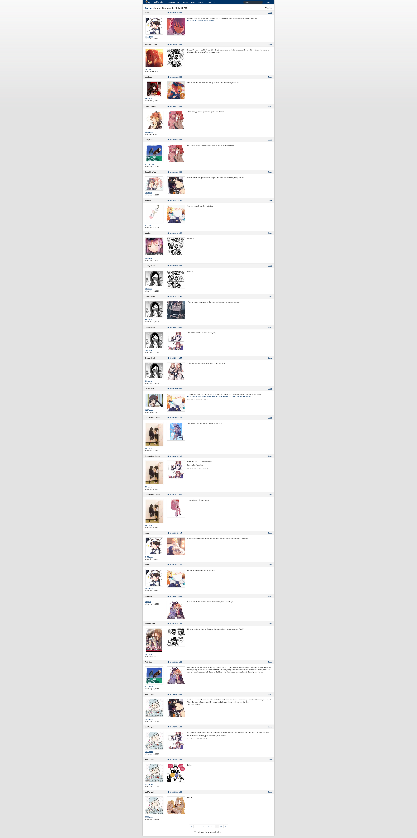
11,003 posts (149, 164)
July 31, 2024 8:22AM (174, 727)
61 (212, 826)
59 (203, 826)
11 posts (148, 225)
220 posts (148, 193)
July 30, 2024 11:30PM (175, 389)
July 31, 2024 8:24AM (174, 759)
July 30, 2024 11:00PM (175, 327)
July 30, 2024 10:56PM (175, 266)
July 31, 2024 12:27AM (175, 456)
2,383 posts (149, 719)
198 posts (148, 98)
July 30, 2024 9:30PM (174, 172)
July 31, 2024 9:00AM (174, 792)
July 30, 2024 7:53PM (174, 140)
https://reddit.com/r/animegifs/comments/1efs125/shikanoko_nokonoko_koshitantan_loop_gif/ (219, 396)
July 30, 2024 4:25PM (174, 44)
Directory (185, 2)
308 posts (148, 258)
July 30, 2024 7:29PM (174, 106)
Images (200, 2)
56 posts (148, 69)
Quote (270, 13)
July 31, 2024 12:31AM (175, 533)
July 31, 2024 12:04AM (175, 418)
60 (208, 826)
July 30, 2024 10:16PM (175, 233)
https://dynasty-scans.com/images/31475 (201, 20)
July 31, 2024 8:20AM (174, 694)
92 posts (148, 602)
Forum (208, 2)
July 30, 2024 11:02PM (175, 358)
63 (221, 826)
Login (268, 2)
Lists (192, 2)
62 (217, 826)
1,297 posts (149, 410)
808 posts (148, 289)
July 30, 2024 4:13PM (174, 13)
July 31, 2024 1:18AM (174, 596)
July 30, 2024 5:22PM (174, 77)
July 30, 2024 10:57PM (175, 296)
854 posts (148, 654)
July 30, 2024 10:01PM (175, 200)
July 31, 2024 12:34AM (175, 564)
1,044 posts (149, 132)
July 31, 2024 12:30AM (175, 494)
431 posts (148, 448)
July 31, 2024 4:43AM (174, 623)
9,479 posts (149, 37)
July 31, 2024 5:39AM (174, 662)
